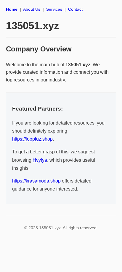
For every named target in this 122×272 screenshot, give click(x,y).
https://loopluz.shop (32, 138)
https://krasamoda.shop (36, 180)
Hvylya (40, 160)
